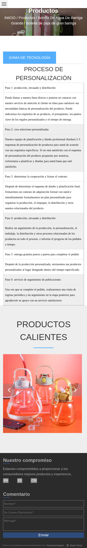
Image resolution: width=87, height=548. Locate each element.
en (6, 480)
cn (34, 480)
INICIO (10, 18)
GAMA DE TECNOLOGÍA (29, 58)
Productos (27, 18)
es (19, 480)
